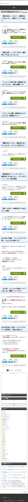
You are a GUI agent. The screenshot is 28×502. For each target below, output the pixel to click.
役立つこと (5, 450)
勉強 (4, 449)
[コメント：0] (23, 46)
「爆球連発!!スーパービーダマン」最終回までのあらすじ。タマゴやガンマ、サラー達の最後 (13, 176)
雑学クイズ (5, 422)
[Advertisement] (14, 384)
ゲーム (4, 435)
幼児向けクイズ (6, 414)
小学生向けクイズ (6, 416)
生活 (4, 433)
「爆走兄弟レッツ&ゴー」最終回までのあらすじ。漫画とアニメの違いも (13, 18)
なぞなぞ (5, 413)
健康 (4, 438)
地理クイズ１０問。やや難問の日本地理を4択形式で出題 (13, 485)
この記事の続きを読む (17, 37)
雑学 (4, 444)
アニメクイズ (18, 282)
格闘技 (4, 441)
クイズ (4, 411)
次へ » (19, 370)
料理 (4, 457)
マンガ (4, 447)
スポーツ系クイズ (6, 427)
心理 (4, 452)
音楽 (4, 439)
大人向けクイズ (6, 417)
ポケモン (5, 430)
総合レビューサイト (5, 3)
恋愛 (4, 455)
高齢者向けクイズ (6, 419)
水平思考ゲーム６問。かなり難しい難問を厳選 (11, 480)
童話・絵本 (5, 458)
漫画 (4, 436)
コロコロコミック (17, 46)
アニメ (19, 321)
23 (15, 370)
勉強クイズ (5, 424)
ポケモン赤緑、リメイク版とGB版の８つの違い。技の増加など (14, 483)
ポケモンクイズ (6, 428)
